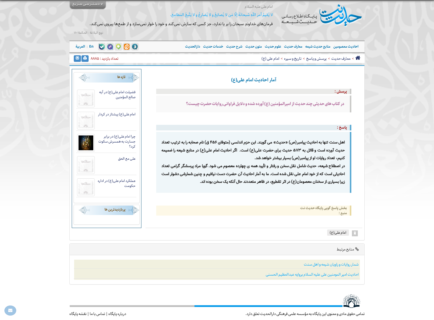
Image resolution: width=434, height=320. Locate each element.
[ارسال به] (77, 58)
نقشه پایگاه (78, 314)
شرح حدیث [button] (234, 46)
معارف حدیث (340, 59)
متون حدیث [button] (253, 46)
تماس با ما (97, 314)
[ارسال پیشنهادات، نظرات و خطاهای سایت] (10, 311)
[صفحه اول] (357, 59)
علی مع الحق (127, 158)
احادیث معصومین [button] (345, 46)
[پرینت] (85, 58)
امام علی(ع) (338, 232)
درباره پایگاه (117, 314)
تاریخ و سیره (292, 59)
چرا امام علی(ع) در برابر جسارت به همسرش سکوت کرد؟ (117, 141)
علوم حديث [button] (273, 46)
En (91, 46)
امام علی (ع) (270, 59)
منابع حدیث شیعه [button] (317, 46)
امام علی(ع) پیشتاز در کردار (117, 114)
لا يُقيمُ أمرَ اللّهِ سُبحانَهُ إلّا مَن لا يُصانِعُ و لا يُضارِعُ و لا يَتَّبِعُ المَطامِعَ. (221, 15)
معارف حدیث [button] (293, 46)
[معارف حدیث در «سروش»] (135, 46)
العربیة (80, 46)
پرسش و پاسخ (316, 59)
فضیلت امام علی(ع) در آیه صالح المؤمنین (117, 94)
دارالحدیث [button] (192, 46)
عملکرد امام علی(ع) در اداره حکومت (117, 183)
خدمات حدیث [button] (213, 46)
